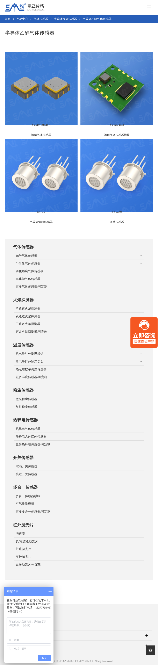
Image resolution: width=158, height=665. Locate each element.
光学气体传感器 (26, 255)
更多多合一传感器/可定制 (33, 511)
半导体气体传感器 (65, 19)
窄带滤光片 (23, 556)
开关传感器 (23, 457)
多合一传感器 (25, 487)
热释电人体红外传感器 (31, 436)
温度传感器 (23, 345)
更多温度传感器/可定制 (31, 377)
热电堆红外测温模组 (29, 353)
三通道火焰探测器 (28, 324)
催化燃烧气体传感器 (29, 271)
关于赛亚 (12, 635)
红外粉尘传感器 (26, 407)
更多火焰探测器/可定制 (31, 331)
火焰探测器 (23, 299)
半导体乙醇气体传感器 (97, 19)
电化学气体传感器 (28, 279)
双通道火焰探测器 (28, 316)
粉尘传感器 (23, 390)
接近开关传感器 (26, 474)
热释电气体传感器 (28, 429)
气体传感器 (41, 19)
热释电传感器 (25, 420)
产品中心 (22, 19)
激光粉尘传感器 (26, 399)
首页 (8, 19)
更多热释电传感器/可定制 (33, 444)
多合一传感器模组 (28, 496)
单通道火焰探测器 (28, 308)
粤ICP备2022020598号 (82, 661)
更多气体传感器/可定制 (31, 286)
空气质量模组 (25, 503)
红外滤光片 (23, 524)
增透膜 (20, 533)
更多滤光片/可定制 (28, 564)
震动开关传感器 (26, 466)
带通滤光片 (23, 549)
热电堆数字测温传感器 (31, 369)
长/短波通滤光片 (27, 541)
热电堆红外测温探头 (29, 361)
